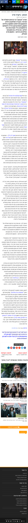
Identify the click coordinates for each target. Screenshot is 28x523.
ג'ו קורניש (15, 64)
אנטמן (18, 60)
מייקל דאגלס (8, 108)
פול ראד (8, 137)
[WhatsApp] (18, 1)
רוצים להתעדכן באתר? (22, 477)
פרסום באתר (24, 490)
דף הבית (25, 473)
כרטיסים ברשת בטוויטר (22, 501)
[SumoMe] (26, 1)
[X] (10, 1)
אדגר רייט (23, 62)
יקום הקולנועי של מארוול (15, 96)
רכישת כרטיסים (23, 511)
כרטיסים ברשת (15, 519)
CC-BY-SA (14, 328)
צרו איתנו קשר (24, 492)
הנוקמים (24, 102)
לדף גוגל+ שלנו (13, 336)
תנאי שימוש (24, 486)
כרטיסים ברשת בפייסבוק (21, 498)
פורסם (25, 328)
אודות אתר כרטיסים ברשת (21, 475)
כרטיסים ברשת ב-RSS (22, 503)
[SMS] (14, 1)
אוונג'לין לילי (11, 135)
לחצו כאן (4, 336)
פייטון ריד (24, 73)
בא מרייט (6, 79)
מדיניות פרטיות (23, 488)
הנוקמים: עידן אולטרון (17, 292)
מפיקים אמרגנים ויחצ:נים (21, 479)
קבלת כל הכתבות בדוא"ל (21, 505)
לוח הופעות (24, 513)
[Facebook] (6, 1)
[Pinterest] (22, 1)
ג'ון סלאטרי (16, 278)
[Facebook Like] (2, 1)
